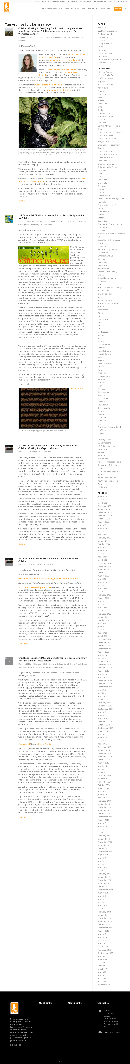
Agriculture (103, 87)
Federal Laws (78, 221)
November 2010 (105, 921)
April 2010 (102, 943)
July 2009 (102, 956)
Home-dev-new (105, 53)
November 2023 (105, 569)
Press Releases (36, 565)
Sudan (101, 411)
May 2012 (102, 864)
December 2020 (105, 642)
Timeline (102, 420)
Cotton (101, 214)
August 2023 (103, 575)
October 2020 (104, 645)
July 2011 (102, 896)
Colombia (102, 192)
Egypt (100, 243)
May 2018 (102, 693)
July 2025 (102, 525)
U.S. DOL (102, 436)
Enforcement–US (105, 255)
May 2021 (102, 629)
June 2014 (102, 794)
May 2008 (102, 962)
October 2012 (104, 848)
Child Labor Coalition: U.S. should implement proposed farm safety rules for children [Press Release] (52, 659)
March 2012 (103, 870)
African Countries (106, 84)
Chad (100, 129)
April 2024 (102, 556)
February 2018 (104, 702)
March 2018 (103, 699)
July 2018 (102, 690)
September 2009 (105, 953)
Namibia (101, 347)
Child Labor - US (39, 664)
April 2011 (102, 905)
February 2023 (104, 594)
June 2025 (102, 528)
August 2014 (103, 788)
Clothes (101, 186)
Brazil (100, 106)
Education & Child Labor (109, 240)
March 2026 (103, 503)
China (100, 176)
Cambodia (102, 119)
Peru (100, 370)
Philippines (103, 373)
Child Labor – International (110, 132)
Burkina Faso (104, 113)
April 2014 (102, 797)
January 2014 (104, 804)
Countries (102, 221)
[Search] (125, 9)
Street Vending (105, 408)
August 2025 (103, 522)
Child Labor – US (105, 135)
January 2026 (104, 509)
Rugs (100, 385)
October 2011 (104, 886)
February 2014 (104, 801)
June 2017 (102, 715)
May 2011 (102, 902)
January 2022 (104, 617)
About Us (102, 27)
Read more (23, 200)
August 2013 (103, 820)
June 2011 (102, 899)
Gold (100, 284)
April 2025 (102, 534)
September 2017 (105, 709)
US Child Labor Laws (107, 446)
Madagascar (103, 332)
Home (100, 46)
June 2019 (102, 674)
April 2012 (102, 867)
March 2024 (103, 560)
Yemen (101, 468)
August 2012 (103, 854)
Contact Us (103, 37)
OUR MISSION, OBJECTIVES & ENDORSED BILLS (64, 1)
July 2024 (102, 547)
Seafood (101, 395)
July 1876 (102, 975)
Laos (100, 316)
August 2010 (103, 931)
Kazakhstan (103, 309)
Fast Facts (102, 262)
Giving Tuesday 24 (106, 43)
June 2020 (102, 655)
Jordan (101, 306)
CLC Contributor (46, 225)
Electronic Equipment (108, 249)
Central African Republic (109, 126)
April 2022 (102, 607)
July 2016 (102, 734)
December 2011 (105, 880)
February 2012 (104, 873)
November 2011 (105, 883)
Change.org (23, 744)
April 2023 (102, 588)
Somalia (101, 401)
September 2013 (105, 816)
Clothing (102, 189)
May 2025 (102, 531)
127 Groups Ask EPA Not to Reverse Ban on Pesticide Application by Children (51, 216)
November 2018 (105, 683)
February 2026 (104, 506)
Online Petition (45, 744)
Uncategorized (104, 439)
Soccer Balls (103, 398)
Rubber (101, 382)
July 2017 (102, 712)
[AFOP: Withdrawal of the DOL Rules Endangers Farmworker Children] (9, 562)
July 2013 (102, 823)
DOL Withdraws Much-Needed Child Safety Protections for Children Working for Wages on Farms (48, 447)
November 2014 (105, 782)
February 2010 (104, 950)
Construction (104, 195)
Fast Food (102, 265)
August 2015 (103, 762)
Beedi (100, 97)
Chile (100, 173)
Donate (101, 40)
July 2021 (102, 623)
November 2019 (105, 667)
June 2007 (102, 969)
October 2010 (104, 924)
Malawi (101, 335)
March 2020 (103, 661)
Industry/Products (106, 300)
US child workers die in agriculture (60, 69)
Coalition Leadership (107, 31)
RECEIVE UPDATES (122, 1)
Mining (101, 341)
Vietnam (101, 455)
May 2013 (102, 829)
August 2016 (103, 731)
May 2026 (102, 499)
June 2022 (102, 601)
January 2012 (104, 877)
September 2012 (105, 851)
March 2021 (103, 636)
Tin (99, 423)
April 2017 (102, 718)
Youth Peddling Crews (108, 481)
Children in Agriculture (52, 37)
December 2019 (105, 664)
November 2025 (105, 515)
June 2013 (102, 826)
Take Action (103, 414)
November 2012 (105, 845)
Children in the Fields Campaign (61, 221)
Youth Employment (107, 477)
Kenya (100, 313)
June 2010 (102, 937)
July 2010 (102, 934)
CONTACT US (111, 1)
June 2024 (102, 550)
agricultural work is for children (64, 60)
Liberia (101, 325)
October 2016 (104, 724)
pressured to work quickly (59, 90)
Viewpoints (76, 37)
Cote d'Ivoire (103, 211)
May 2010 (102, 940)
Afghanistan (103, 81)
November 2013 (105, 810)
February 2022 (104, 614)
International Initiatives (108, 303)
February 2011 (104, 911)
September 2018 (105, 686)
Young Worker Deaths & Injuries (39, 667)
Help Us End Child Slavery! (110, 287)
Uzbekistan (103, 449)
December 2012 (105, 842)
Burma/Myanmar (106, 116)
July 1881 (102, 972)
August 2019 (103, 671)
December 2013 (105, 807)
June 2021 (102, 626)
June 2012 (102, 861)
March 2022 (103, 610)
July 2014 (102, 791)
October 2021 (104, 620)
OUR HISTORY (45, 1)
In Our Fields (66, 37)
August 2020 (103, 652)
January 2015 (104, 778)
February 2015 (104, 775)
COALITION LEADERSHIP (99, 1)
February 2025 (104, 537)
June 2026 (102, 496)
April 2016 (102, 743)
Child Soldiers (104, 160)
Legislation (103, 319)
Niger (100, 357)
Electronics (103, 252)
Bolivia (101, 100)
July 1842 (102, 978)
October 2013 (104, 813)
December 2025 (105, 512)
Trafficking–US (104, 430)
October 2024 (104, 544)
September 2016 (105, 728)
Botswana (102, 103)
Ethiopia (101, 259)
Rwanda (101, 389)
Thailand (102, 417)
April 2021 (102, 633)
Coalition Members (106, 34)
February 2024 (104, 563)
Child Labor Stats (106, 151)
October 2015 (104, 759)
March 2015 (103, 772)
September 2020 (105, 648)
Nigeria (101, 360)
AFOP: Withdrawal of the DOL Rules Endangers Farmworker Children (48, 560)
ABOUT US (37, 1)
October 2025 (104, 518)
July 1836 (102, 981)
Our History (103, 56)
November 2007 (105, 965)
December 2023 (105, 566)
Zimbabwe (102, 487)
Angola (101, 91)
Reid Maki (47, 452)
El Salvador (103, 246)
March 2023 (103, 591)
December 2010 (105, 918)
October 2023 (104, 572)
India (100, 297)
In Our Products (105, 293)
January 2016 (104, 750)
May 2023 (102, 585)
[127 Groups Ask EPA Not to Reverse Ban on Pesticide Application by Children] (9, 219)
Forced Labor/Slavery (107, 271)
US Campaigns (104, 442)
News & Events (69, 664)
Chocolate (102, 179)
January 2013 (104, 839)
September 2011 (105, 889)
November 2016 (105, 721)
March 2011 (103, 908)
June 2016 (102, 737)
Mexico (101, 338)
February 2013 (104, 835)
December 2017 (105, 705)
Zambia (101, 484)
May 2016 (102, 740)
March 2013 (103, 832)
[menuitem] (37, 1)
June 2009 (102, 959)
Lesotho (101, 322)
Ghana (101, 274)
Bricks (100, 110)
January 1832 (104, 984)
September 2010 (105, 927)
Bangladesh (103, 94)
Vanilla (101, 452)
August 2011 (103, 892)
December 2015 (105, 753)
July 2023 (102, 579)
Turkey (101, 433)
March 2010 (103, 946)
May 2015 (102, 769)
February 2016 (104, 747)
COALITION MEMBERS (85, 1)
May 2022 (102, 604)
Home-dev (102, 50)
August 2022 (103, 598)
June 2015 (102, 766)
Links (100, 328)
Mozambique (104, 344)
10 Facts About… (105, 72)
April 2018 (102, 696)
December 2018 (105, 680)
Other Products (105, 363)
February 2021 (104, 639)
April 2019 (102, 677)
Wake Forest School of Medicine (50, 84)
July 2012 (102, 858)
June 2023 (102, 582)
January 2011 (104, 915)
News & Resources (106, 354)
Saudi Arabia (103, 392)
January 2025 (104, 541)
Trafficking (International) (109, 427)
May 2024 (102, 553)
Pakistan (102, 366)
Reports (101, 379)
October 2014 (104, 785)
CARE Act (39, 37)
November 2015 (105, 756)
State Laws (103, 404)
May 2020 (102, 658)
